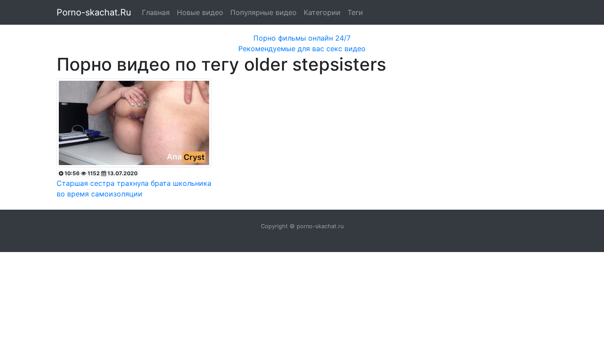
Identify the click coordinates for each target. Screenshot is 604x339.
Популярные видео (263, 12)
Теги (355, 12)
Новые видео (200, 12)
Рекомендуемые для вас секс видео (302, 48)
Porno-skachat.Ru (94, 12)
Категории (322, 12)
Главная (156, 12)
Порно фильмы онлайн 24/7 (302, 38)
